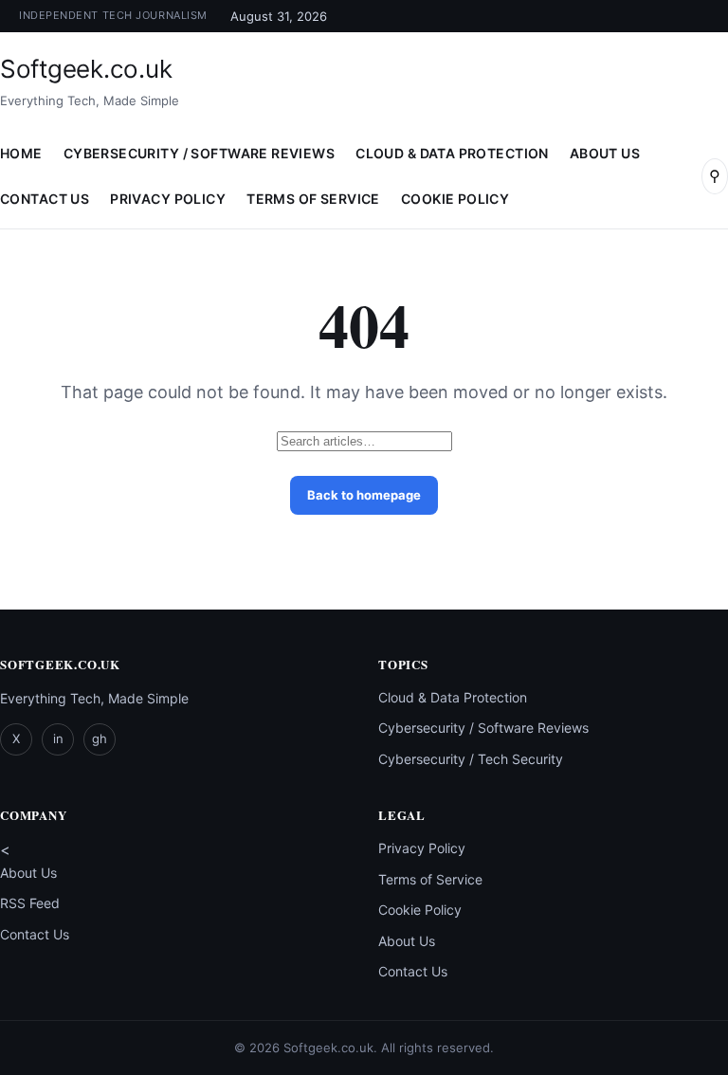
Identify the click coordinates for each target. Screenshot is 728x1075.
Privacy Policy (168, 199)
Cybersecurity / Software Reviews (199, 153)
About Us (605, 153)
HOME (21, 153)
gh (99, 738)
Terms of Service (313, 199)
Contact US (44, 199)
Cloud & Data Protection (452, 153)
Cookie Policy (455, 199)
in (58, 738)
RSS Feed (30, 903)
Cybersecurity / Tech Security (470, 759)
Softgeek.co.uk (86, 68)
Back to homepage (364, 494)
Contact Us (34, 934)
